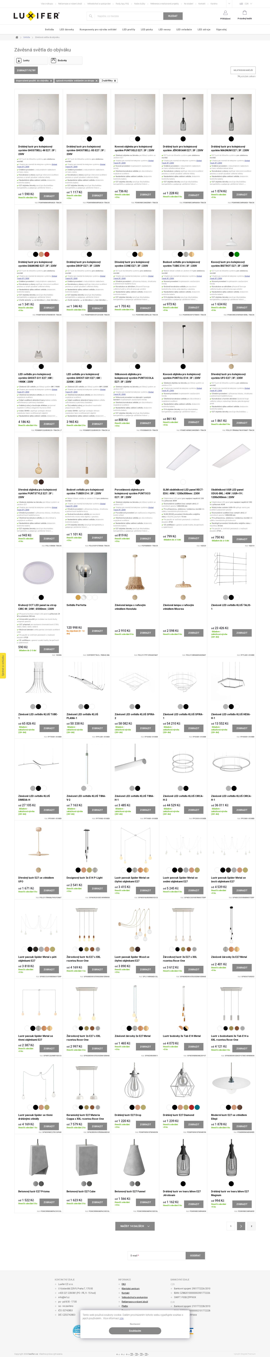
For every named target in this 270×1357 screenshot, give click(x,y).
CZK (247, 3)
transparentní (83, 597)
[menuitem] (49, 29)
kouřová (95, 597)
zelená (237, 254)
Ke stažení (188, 3)
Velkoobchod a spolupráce (98, 3)
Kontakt (201, 3)
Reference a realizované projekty (164, 3)
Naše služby (139, 3)
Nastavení (135, 1324)
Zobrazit (49, 196)
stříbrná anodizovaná (225, 597)
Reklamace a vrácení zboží (70, 3)
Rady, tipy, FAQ (122, 3)
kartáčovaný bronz (140, 254)
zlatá (78, 597)
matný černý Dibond (81, 949)
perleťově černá (180, 870)
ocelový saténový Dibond (97, 949)
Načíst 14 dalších (132, 1226)
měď (41, 254)
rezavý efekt (239, 1107)
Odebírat (195, 1255)
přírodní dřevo (231, 366)
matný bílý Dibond (75, 949)
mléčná (89, 597)
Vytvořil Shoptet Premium (245, 1354)
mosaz (89, 870)
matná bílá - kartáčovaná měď (180, 1028)
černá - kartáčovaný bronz (186, 1028)
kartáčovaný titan (186, 254)
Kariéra (214, 3)
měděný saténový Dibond (92, 949)
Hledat (173, 16)
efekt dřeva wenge (41, 482)
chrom (186, 870)
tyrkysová (197, 1107)
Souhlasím (135, 1330)
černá (41, 139)
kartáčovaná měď (140, 870)
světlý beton (35, 1183)
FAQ (124, 1284)
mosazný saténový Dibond (86, 949)
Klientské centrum (131, 1288)
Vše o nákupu (47, 3)
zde (122, 1318)
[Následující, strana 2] (241, 1226)
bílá (35, 139)
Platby (125, 1306)
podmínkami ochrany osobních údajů (176, 1263)
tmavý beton (41, 1183)
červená (47, 254)
